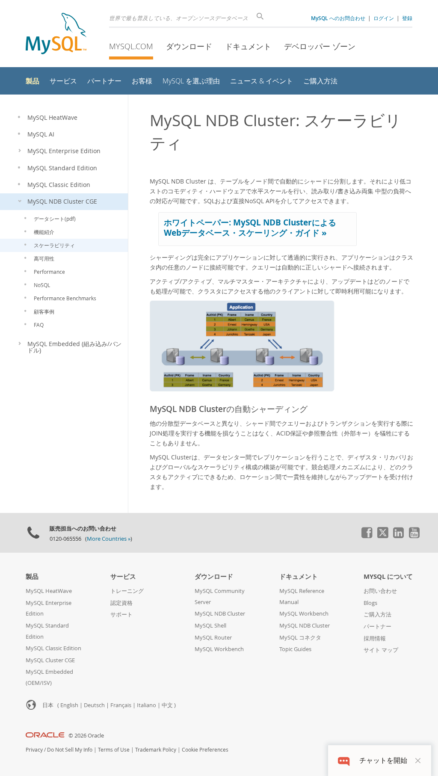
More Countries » (108, 538)
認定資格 (121, 603)
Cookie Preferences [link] (205, 749)
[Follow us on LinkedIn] (398, 536)
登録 (407, 18)
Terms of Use (114, 749)
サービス (123, 576)
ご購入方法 (377, 614)
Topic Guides (295, 649)
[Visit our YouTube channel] (414, 536)
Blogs (370, 603)
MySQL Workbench (219, 649)
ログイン (383, 18)
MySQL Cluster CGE (50, 660)
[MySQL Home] (56, 34)
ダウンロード (189, 46)
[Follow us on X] (382, 536)
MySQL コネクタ (300, 637)
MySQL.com (131, 46)
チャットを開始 (383, 760)
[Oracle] (45, 735)
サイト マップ (381, 650)
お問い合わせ (380, 591)
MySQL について (388, 576)
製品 (32, 576)
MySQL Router (213, 637)
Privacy (34, 749)
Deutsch (94, 705)
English (69, 705)
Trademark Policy (155, 749)
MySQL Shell (210, 625)
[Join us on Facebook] (366, 536)
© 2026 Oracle (86, 735)
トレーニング (127, 591)
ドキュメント (248, 46)
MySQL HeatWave (49, 591)
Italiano (146, 705)
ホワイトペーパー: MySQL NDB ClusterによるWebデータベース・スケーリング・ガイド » (250, 227)
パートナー (377, 626)
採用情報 (375, 638)
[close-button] (418, 761)
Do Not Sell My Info (69, 749)
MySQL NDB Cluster (220, 613)
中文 (167, 705)
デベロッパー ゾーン (319, 46)
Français (120, 705)
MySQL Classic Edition (53, 648)
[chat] (343, 760)
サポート (121, 614)
